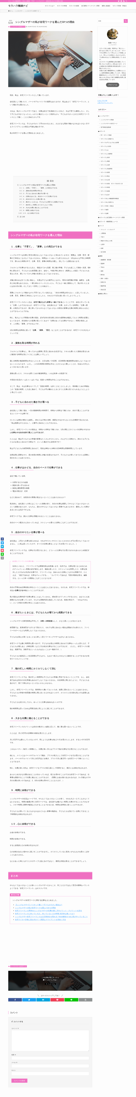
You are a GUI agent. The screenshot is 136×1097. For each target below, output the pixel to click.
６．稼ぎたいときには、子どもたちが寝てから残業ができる (43, 202)
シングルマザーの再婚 (107, 120)
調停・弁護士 (104, 278)
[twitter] (118, 1)
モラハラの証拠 (105, 191)
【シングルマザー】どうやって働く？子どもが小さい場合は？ (38, 905)
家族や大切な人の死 (106, 241)
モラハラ (102, 131)
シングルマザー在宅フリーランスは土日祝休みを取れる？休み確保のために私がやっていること (51, 917)
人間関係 (103, 233)
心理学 (103, 244)
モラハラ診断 (104, 213)
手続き (103, 267)
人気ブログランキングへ (105, 103)
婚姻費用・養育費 (106, 260)
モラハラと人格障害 (106, 154)
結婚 (102, 248)
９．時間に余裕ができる (31, 210)
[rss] (124, 1)
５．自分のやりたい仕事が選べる (34, 199)
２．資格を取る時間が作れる (32, 191)
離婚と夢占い (104, 293)
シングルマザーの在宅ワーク (18, 26)
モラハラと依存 (105, 157)
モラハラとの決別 (106, 146)
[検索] (126, 1)
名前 (13, 1055)
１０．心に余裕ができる (31, 213)
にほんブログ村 (102, 100)
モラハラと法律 (105, 165)
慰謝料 (103, 263)
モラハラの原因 (105, 172)
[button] (15, 999)
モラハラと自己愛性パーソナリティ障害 (112, 217)
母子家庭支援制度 (106, 127)
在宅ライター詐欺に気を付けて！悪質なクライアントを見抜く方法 (40, 920)
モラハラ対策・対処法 (107, 206)
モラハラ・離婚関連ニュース (109, 221)
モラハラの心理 (105, 180)
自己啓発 (103, 252)
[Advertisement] (50, 155)
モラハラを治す (105, 194)
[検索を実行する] (126, 21)
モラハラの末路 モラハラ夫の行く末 (112, 183)
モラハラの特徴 (105, 187)
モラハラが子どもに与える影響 (110, 142)
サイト (13, 1070)
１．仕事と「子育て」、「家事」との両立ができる (40, 188)
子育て (103, 237)
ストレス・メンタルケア (108, 229)
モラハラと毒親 (105, 161)
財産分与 (103, 282)
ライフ (102, 226)
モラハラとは (104, 150)
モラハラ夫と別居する (107, 202)
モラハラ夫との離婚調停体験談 (110, 198)
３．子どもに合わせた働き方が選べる (35, 193)
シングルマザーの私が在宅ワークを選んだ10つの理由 (35, 908)
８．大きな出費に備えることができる (35, 207)
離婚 (101, 256)
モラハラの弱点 (105, 176)
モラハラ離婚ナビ (18, 6)
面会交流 (103, 289)
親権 (102, 271)
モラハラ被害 (104, 209)
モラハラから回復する (107, 139)
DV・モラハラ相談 (106, 135)
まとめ (22, 217)
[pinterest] (121, 1)
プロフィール (112, 85)
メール (14, 1062)
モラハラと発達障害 (106, 168)
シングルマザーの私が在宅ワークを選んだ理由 (37, 185)
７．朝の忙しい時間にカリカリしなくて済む (38, 205)
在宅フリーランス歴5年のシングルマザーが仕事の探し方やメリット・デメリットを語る (48, 911)
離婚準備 (103, 286)
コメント (15, 1028)
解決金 (103, 274)
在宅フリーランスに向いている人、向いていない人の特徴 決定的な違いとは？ (45, 914)
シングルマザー (104, 116)
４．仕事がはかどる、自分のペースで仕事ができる (40, 196)
